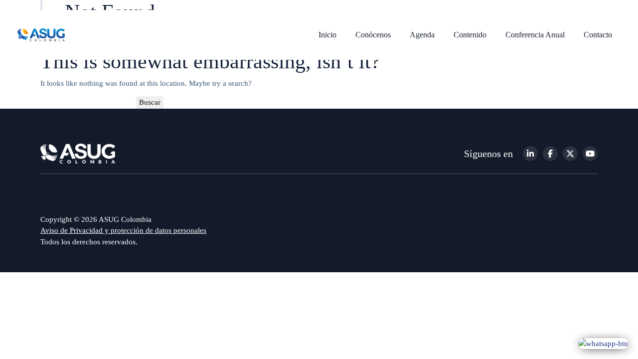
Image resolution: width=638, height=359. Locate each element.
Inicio (327, 34)
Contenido (470, 34)
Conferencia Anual (535, 34)
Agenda (422, 34)
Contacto (598, 34)
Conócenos (373, 34)
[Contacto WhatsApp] (603, 343)
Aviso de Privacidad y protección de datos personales (123, 230)
